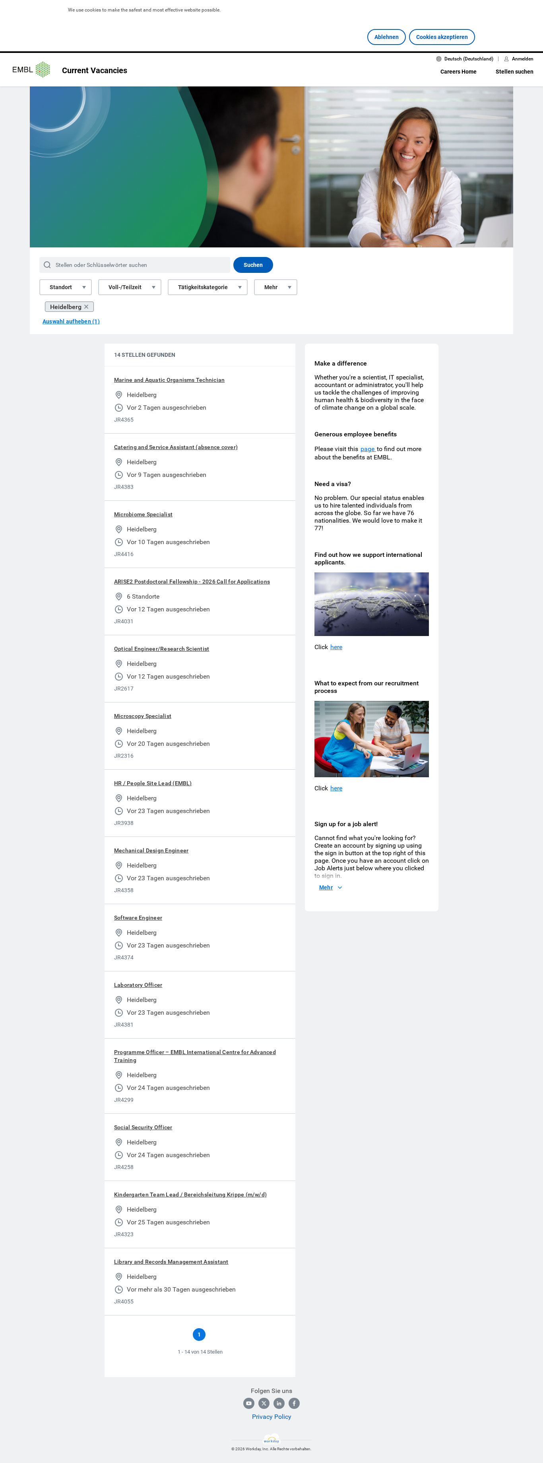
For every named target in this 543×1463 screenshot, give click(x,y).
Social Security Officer (143, 1127)
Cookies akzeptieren (442, 37)
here (336, 647)
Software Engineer (138, 917)
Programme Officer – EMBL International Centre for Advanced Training (195, 1056)
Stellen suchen (514, 71)
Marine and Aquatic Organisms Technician (169, 380)
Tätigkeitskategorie (203, 287)
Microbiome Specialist (143, 514)
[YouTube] (248, 1403)
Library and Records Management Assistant (171, 1262)
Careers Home (458, 71)
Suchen (253, 265)
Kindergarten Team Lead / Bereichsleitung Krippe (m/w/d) (190, 1194)
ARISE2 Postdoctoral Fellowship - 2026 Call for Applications (192, 581)
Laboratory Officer (138, 985)
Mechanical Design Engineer (151, 850)
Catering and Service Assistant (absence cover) (176, 447)
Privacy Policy (271, 1416)
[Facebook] (294, 1403)
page (368, 449)
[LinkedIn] (279, 1403)
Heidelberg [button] (65, 307)
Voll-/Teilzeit (125, 287)
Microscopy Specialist (142, 716)
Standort (61, 287)
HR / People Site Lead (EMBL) (153, 783)
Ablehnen (386, 37)
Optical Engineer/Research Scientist (161, 649)
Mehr (270, 287)
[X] (264, 1403)
